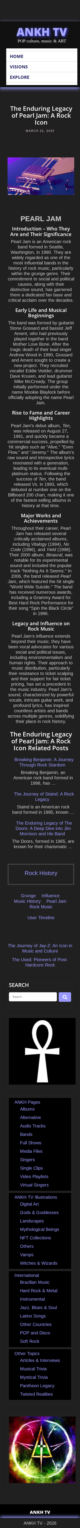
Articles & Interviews (40, 1360)
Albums (27, 1109)
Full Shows (30, 1142)
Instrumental (32, 1299)
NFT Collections (35, 1237)
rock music (41, 906)
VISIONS (19, 67)
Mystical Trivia (34, 1377)
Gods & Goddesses (39, 1212)
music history (27, 901)
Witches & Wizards (38, 1263)
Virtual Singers (34, 1185)
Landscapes (32, 1220)
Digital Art (29, 1204)
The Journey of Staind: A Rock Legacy (44, 797)
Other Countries (36, 1324)
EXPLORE (19, 77)
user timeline (41, 917)
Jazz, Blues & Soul (38, 1307)
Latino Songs (33, 1316)
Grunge (28, 895)
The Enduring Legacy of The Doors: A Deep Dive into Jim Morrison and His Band (44, 828)
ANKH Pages (27, 1102)
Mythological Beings (39, 1229)
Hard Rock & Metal (38, 1290)
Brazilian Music (35, 1282)
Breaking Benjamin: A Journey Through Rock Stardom (44, 762)
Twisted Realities (36, 1394)
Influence (51, 895)
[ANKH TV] (42, 1083)
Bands (26, 1134)
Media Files (31, 1151)
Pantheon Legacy (37, 1385)
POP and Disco (35, 1332)
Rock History (41, 873)
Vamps (27, 1254)
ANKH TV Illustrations (35, 1197)
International (26, 1275)
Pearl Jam (56, 901)
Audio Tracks (33, 1125)
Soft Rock (29, 1341)
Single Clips (31, 1168)
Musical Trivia (33, 1368)
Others (27, 1246)
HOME (16, 56)
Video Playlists (34, 1176)
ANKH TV (41, 31)
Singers (27, 1159)
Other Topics (27, 1353)
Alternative (30, 1117)
